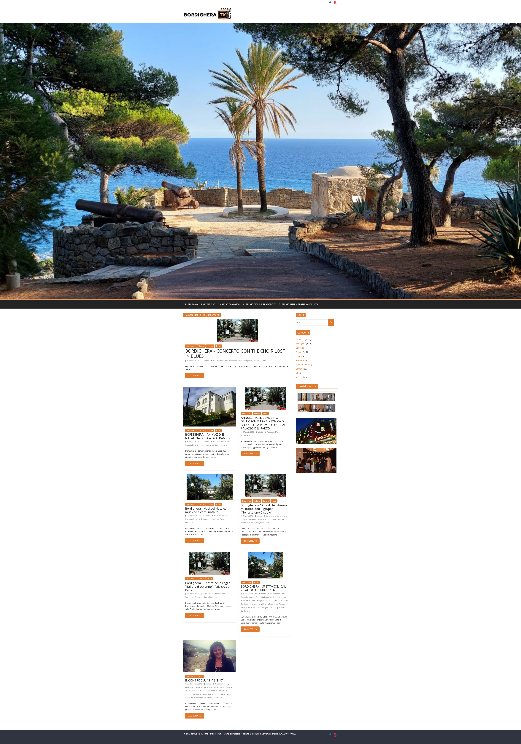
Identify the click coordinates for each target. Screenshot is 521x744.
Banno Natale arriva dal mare (275, 597)
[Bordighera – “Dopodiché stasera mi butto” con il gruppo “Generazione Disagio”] (265, 475)
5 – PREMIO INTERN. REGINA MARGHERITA (298, 304)
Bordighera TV (216, 687)
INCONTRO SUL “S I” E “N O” (204, 680)
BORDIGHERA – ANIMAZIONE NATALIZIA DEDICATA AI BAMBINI (208, 436)
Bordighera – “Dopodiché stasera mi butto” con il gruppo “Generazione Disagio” (264, 508)
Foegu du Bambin (264, 600)
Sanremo (300, 369)
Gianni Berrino (209, 691)
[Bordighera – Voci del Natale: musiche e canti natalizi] (210, 475)
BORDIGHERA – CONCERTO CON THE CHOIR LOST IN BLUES (235, 353)
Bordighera (191, 346)
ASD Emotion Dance (277, 593)
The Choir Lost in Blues (261, 361)
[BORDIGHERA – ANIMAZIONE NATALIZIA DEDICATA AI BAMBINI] (209, 388)
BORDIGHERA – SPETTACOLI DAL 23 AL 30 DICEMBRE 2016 (263, 588)
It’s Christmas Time (220, 361)
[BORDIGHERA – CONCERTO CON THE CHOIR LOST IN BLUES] (237, 321)
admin (206, 361)
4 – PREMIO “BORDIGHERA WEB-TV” (259, 304)
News (218, 346)
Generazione (271, 516)
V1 (297, 373)
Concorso (300, 348)
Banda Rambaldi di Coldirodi (252, 597)
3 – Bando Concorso (229, 304)
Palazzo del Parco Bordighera (240, 361)
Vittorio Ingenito (220, 445)
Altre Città (300, 339)
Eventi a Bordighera (248, 600)
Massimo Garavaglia (193, 694)
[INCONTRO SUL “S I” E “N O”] (209, 641)
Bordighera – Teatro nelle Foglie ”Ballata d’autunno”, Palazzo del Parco (207, 586)
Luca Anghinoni (255, 604)
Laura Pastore (218, 441)
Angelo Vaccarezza (192, 687)
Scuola (272, 607)
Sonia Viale (218, 698)
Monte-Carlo (301, 364)
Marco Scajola (221, 691)
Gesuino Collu (197, 691)
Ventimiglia (300, 377)
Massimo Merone (221, 515)
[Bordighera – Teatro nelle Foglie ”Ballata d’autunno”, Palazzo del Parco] (209, 553)
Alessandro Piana (221, 684)
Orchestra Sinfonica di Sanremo (197, 519)
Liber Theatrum (278, 519)
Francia (299, 356)
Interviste (300, 360)
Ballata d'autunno (218, 594)
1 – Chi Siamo (191, 304)
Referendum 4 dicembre (203, 698)
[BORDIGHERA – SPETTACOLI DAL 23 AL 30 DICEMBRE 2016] (265, 553)
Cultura (201, 346)
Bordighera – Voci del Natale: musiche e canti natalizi (205, 510)
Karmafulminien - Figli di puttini (259, 519)
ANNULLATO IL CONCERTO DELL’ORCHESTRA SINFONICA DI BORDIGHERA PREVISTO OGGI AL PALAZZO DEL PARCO (263, 423)
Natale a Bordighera (270, 604)
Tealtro (267, 523)
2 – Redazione (208, 304)
